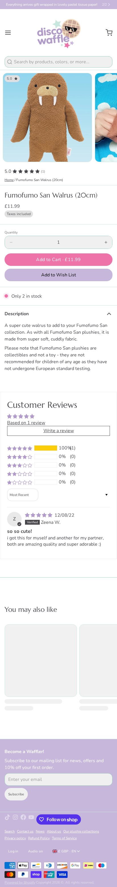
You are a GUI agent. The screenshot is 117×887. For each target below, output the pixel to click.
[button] (58, 259)
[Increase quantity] (106, 242)
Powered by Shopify (20, 882)
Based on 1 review (26, 423)
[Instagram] (15, 819)
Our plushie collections (81, 831)
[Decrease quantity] (11, 242)
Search (10, 831)
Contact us (25, 831)
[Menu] (10, 32)
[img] (39, 515)
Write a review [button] (58, 431)
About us (54, 831)
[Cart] (106, 32)
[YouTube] (31, 819)
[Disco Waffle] (58, 32)
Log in (13, 851)
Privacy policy (15, 838)
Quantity (11, 232)
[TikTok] (7, 819)
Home (9, 180)
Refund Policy (39, 838)
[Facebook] (23, 819)
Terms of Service (64, 838)
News (40, 831)
